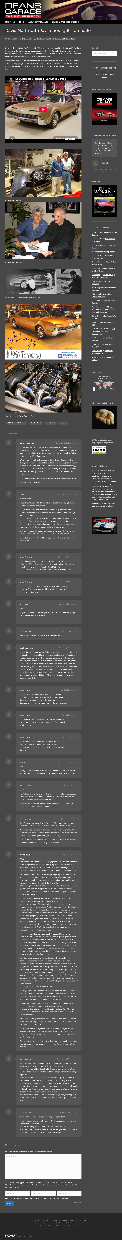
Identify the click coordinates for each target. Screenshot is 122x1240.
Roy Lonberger (26, 648)
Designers (58, 39)
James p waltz (97, 351)
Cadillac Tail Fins (37, 423)
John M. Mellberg (98, 294)
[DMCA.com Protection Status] (99, 454)
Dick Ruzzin (96, 275)
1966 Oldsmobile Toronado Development (103, 331)
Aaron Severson (27, 443)
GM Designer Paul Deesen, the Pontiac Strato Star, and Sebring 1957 (103, 309)
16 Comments (27, 39)
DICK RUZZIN (25, 855)
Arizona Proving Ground (106, 252)
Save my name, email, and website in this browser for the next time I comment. (38, 1198)
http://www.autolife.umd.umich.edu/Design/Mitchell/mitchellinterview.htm (48, 478)
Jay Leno (64, 423)
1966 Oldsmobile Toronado (17, 423)
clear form (77, 1202)
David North (50, 39)
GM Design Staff (69, 39)
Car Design (41, 39)
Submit (9, 1203)
